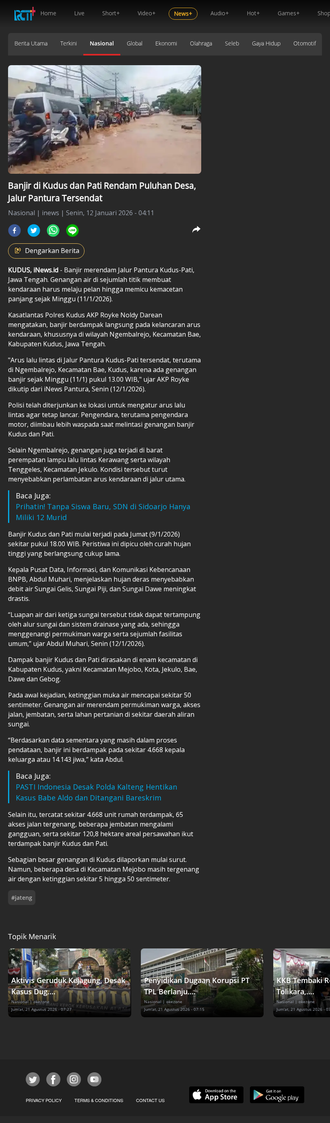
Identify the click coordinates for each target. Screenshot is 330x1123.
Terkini (68, 43)
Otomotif (304, 43)
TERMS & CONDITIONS (98, 1100)
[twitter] (33, 230)
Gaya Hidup (266, 43)
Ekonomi (166, 43)
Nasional (102, 43)
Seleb (232, 43)
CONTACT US (150, 1100)
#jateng (21, 897)
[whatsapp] (53, 230)
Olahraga (201, 43)
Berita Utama (30, 43)
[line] (72, 230)
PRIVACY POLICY (44, 1100)
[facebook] (14, 230)
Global (134, 43)
